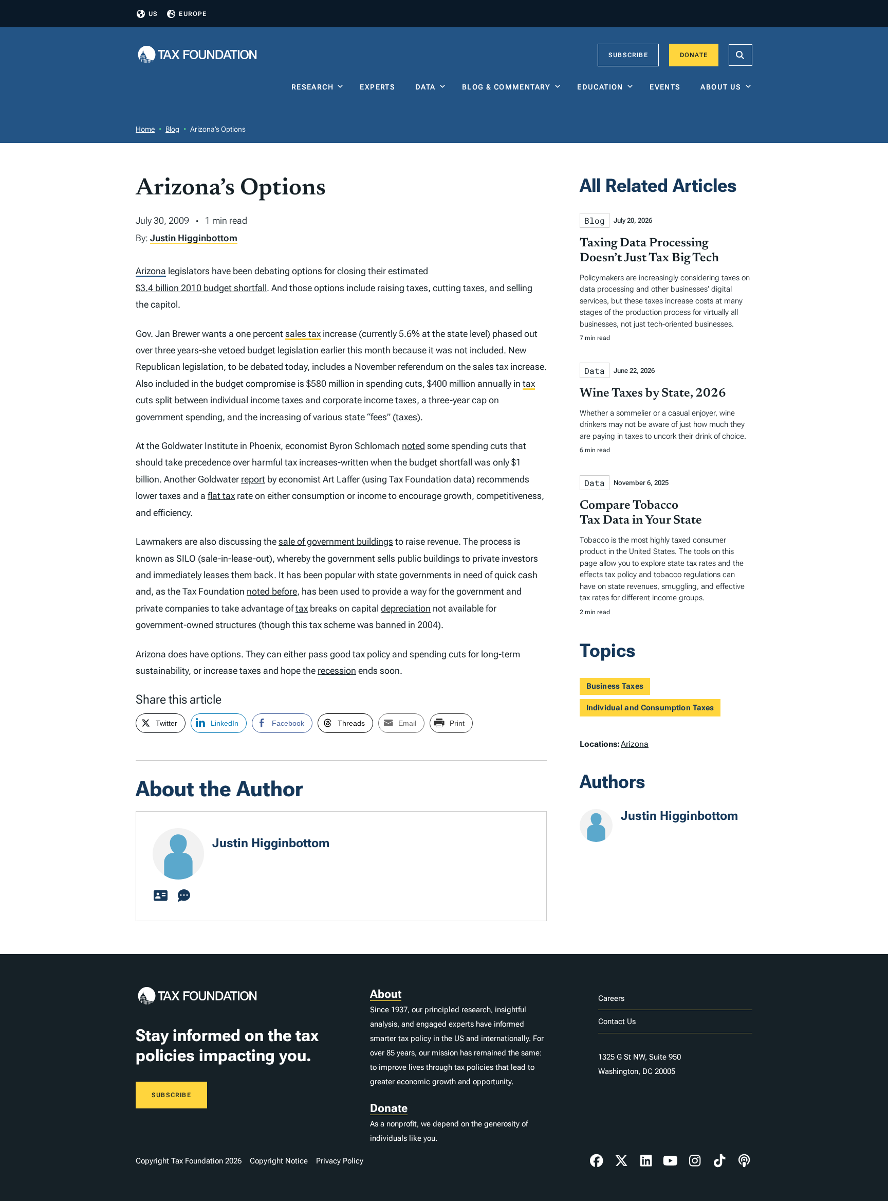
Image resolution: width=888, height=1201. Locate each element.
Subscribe (628, 55)
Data (425, 87)
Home (145, 129)
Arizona (151, 270)
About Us (720, 87)
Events (667, 87)
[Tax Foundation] (197, 55)
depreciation (406, 608)
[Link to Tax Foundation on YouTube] (670, 1161)
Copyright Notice (279, 1161)
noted (413, 445)
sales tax (303, 333)
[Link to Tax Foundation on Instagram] (695, 1161)
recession (337, 670)
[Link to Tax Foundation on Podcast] (744, 1161)
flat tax (221, 495)
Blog (172, 129)
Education (600, 87)
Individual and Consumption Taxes (650, 707)
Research (312, 87)
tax (529, 383)
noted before (272, 591)
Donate (694, 55)
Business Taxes (614, 686)
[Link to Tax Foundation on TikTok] (719, 1161)
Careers (611, 998)
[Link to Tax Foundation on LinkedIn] (646, 1161)
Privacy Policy (339, 1161)
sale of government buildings (336, 541)
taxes (406, 416)
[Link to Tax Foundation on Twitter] (621, 1161)
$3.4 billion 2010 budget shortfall (201, 287)
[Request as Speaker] (184, 896)
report (253, 479)
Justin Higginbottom (193, 237)
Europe (193, 13)
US (153, 13)
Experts (380, 87)
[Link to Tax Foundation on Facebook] (596, 1161)
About (385, 994)
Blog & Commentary (506, 87)
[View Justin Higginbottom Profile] (160, 896)
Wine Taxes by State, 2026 (653, 393)
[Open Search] (740, 55)
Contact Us (617, 1021)
